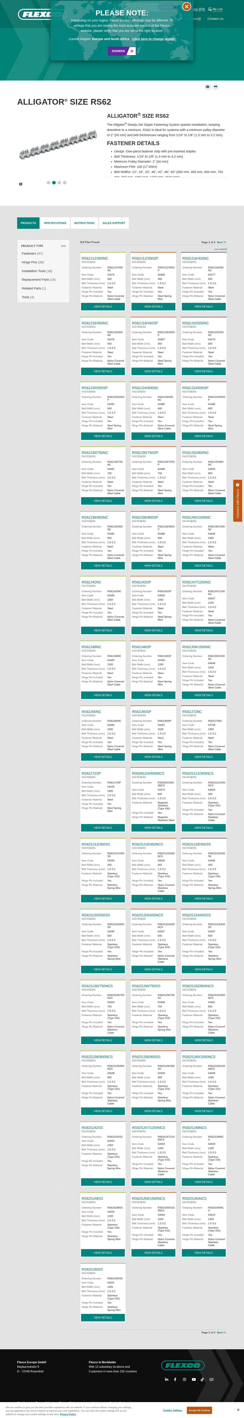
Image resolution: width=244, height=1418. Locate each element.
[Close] (238, 1410)
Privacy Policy (68, 1414)
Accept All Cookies (199, 1410)
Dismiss (118, 51)
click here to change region (154, 39)
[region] (122, 1410)
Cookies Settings (172, 1410)
